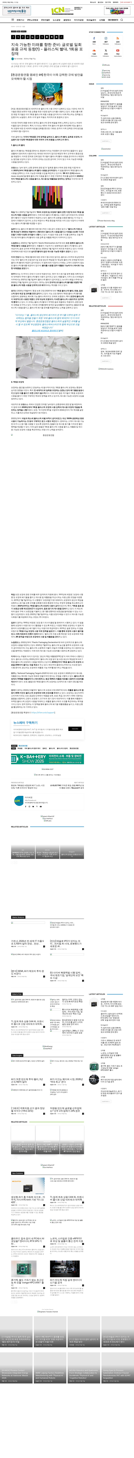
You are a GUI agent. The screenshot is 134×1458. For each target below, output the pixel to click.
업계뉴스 (104, 129)
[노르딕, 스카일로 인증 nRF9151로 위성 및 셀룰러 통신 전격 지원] (67, 1227)
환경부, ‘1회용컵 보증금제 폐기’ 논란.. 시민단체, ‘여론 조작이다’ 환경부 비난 (47, 854)
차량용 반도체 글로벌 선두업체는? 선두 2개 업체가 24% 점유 (66, 1109)
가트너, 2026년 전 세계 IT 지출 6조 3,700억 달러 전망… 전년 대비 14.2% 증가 (111, 1042)
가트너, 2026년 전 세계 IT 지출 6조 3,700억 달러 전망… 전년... (27, 942)
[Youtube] (41, 806)
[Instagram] (29, 806)
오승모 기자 (53, 949)
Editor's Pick (16, 994)
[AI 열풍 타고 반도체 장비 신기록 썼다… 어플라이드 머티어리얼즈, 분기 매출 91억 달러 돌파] (94, 275)
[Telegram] (47, 37)
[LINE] (52, 37)
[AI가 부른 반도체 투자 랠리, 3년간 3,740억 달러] (28, 1068)
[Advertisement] (47, 890)
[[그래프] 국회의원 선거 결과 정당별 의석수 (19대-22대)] (28, 1097)
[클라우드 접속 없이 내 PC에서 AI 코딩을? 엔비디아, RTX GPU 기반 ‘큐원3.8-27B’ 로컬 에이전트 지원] (28, 1227)
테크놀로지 (72, 851)
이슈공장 (104, 257)
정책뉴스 (24, 31)
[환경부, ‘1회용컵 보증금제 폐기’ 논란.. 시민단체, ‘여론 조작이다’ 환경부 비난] (48, 844)
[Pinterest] (23, 37)
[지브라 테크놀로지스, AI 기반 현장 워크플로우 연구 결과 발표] (94, 1092)
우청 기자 (13, 946)
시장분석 (104, 200)
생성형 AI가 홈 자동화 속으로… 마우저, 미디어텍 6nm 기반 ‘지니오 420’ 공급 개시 (111, 290)
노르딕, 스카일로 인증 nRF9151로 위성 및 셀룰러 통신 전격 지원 (66, 1239)
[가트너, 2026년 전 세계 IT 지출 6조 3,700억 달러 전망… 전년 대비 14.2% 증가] (28, 930)
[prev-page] (12, 862)
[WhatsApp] (28, 37)
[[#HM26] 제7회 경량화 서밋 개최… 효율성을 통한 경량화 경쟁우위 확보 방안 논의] (23, 844)
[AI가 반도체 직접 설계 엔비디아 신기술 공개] (67, 1269)
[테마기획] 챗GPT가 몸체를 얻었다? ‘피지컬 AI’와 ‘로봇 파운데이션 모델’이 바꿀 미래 (111, 107)
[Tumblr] (42, 37)
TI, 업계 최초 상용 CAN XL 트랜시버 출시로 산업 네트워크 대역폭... (27, 1022)
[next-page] (15, 862)
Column (93, 156)
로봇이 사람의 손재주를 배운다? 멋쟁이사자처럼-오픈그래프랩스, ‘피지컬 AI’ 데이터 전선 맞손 (112, 263)
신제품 (103, 285)
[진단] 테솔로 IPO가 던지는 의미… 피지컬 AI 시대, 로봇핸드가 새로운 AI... (66, 944)
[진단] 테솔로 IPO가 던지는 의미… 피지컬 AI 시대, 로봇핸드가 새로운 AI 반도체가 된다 (111, 192)
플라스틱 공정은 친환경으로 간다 (72, 855)
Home (13, 26)
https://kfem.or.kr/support (42, 712)
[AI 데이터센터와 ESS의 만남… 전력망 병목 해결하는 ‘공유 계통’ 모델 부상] (94, 204)
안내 (23, 850)
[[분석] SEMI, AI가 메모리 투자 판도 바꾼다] (28, 960)
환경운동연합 (23, 746)
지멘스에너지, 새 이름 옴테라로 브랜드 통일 (111, 133)
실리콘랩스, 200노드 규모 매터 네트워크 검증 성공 (73, 1032)
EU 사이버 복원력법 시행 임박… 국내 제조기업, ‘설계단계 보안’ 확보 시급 (66, 975)
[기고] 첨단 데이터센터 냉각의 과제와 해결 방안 (112, 179)
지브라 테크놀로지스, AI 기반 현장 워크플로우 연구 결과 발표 (111, 1093)
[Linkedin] (32, 37)
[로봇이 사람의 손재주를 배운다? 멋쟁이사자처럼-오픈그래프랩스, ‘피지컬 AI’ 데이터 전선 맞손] (94, 262)
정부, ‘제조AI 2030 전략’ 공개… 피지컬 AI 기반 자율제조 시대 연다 (111, 353)
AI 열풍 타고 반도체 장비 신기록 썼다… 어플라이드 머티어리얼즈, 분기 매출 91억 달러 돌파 (111, 276)
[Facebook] (13, 37)
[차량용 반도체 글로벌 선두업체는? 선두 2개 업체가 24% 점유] (67, 1097)
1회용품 (19, 748)
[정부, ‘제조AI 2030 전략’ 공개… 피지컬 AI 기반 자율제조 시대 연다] (94, 352)
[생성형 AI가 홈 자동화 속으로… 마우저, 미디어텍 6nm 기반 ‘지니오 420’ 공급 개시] (94, 289)
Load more (105, 141)
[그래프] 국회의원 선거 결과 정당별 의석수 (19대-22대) (28, 1109)
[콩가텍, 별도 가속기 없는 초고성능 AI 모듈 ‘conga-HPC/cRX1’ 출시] (28, 1269)
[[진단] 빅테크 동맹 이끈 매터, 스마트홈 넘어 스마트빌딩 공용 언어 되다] (55, 1024)
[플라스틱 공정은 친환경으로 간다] (72, 844)
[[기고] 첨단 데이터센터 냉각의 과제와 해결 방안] (94, 178)
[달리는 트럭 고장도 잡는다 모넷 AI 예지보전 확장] (55, 1002)
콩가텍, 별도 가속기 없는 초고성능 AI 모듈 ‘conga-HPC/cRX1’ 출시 (27, 1282)
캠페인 (45, 748)
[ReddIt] (37, 37)
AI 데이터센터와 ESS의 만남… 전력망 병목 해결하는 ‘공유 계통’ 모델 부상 (111, 205)
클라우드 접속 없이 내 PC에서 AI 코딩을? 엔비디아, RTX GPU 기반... (27, 1241)
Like (94, 37)
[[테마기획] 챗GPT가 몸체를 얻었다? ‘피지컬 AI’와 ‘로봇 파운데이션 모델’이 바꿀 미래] (94, 106)
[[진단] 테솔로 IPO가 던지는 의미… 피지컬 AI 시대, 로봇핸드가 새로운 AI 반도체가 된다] (67, 930)
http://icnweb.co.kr (30, 800)
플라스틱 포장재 (62, 748)
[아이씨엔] (12, 58)
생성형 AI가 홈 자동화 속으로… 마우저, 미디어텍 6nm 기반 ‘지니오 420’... (28, 1200)
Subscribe (118, 49)
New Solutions (17, 1173)
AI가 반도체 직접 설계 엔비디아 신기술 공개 (111, 1081)
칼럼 (24, 26)
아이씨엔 (19, 59)
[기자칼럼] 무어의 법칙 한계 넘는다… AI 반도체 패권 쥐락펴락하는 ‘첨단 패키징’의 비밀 (112, 94)
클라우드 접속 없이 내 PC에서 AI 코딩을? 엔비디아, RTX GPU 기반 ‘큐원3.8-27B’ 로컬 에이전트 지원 (111, 1017)
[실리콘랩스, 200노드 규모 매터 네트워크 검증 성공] (55, 1033)
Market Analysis (18, 917)
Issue (91, 84)
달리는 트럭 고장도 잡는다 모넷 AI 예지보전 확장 (72, 1000)
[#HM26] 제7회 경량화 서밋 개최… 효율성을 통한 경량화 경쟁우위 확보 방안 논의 (23, 854)
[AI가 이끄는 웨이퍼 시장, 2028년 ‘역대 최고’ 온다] (67, 1068)
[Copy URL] (61, 37)
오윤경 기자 (53, 1244)
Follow (106, 37)
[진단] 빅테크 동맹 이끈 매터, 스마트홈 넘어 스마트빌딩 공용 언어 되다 (73, 1022)
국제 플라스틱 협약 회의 (32, 748)
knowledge (105, 101)
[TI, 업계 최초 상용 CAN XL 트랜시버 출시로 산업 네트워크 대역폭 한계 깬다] (94, 119)
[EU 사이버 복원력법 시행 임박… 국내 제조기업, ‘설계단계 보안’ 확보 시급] (67, 961)
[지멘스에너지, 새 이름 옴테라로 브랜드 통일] (94, 132)
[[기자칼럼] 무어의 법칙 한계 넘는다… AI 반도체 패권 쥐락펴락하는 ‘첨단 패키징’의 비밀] (94, 92)
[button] (121, 19)
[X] (18, 37)
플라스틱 (52, 748)
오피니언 (18, 26)
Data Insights (17, 1056)
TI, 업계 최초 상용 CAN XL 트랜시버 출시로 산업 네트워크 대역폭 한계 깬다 (111, 120)
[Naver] (56, 37)
